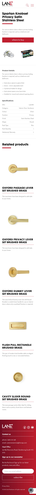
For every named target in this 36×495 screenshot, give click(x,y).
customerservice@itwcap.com (17, 443)
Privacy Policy (6, 486)
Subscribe (18, 477)
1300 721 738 (11, 440)
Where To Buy (18, 40)
